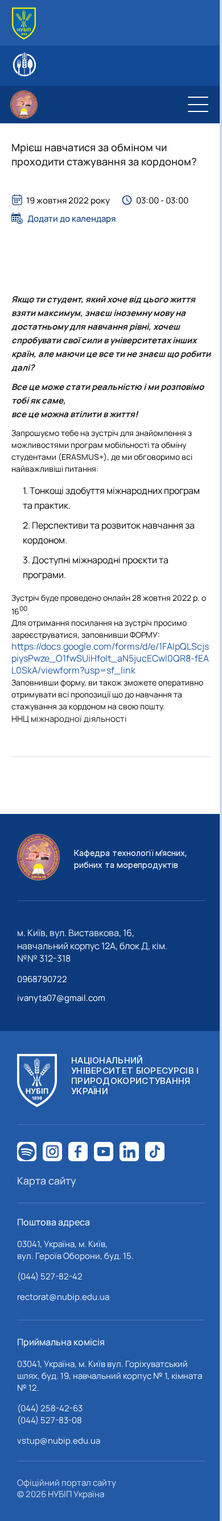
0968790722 (42, 979)
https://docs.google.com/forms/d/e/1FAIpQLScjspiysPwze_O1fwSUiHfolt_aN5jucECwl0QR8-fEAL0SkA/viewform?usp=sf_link (110, 658)
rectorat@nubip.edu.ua (63, 1297)
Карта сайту (46, 1180)
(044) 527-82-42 (50, 1276)
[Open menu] (198, 104)
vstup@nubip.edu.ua (58, 1441)
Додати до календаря (71, 218)
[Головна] (23, 23)
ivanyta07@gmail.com (61, 998)
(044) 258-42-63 (50, 1408)
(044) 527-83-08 (49, 1420)
